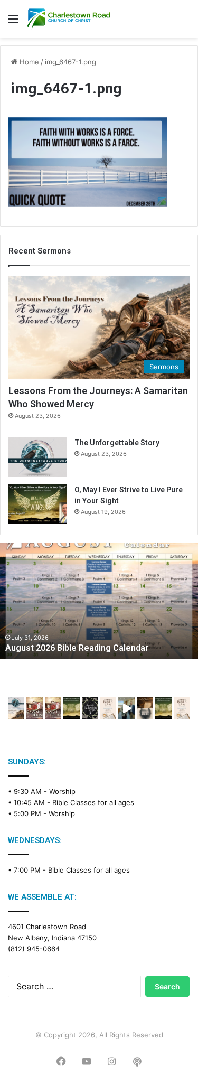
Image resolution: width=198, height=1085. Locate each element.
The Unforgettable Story (116, 442)
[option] (99, 601)
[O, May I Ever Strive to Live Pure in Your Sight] (37, 504)
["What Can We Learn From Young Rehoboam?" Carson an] (34, 708)
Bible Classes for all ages (93, 802)
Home (28, 62)
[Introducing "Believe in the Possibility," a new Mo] (90, 708)
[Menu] (13, 22)
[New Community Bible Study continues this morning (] (108, 708)
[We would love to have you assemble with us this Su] (16, 708)
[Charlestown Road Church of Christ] (68, 18)
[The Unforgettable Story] (37, 457)
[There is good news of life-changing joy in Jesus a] (126, 708)
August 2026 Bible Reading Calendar (76, 648)
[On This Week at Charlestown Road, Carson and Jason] (53, 708)
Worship (62, 791)
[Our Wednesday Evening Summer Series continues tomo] (71, 708)
